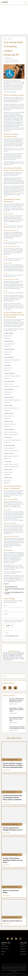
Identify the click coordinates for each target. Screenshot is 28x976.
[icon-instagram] (10, 688)
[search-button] (22, 2)
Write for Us (23, 951)
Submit (8, 625)
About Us (22, 946)
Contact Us (23, 948)
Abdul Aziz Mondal (14, 651)
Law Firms (9, 38)
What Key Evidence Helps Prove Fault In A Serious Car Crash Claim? (16, 719)
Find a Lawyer (4, 946)
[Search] (24, 676)
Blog (2, 954)
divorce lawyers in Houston (15, 83)
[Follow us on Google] (14, 668)
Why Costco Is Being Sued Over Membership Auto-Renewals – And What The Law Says (16, 700)
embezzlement (17, 148)
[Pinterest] (20, 939)
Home (5, 38)
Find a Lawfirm (5, 948)
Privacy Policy (24, 974)
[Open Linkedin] (15, 688)
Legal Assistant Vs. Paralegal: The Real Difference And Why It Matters (16, 709)
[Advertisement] (14, 19)
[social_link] (8, 939)
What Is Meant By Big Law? (11, 586)
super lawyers (16, 193)
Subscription (23, 954)
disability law (17, 565)
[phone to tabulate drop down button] (26, 2)
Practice (3, 951)
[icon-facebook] (4, 688)
